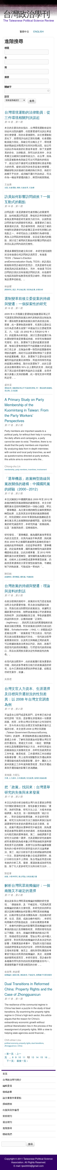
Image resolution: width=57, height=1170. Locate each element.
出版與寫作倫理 (11, 1110)
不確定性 (31, 974)
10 (19, 1057)
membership (9, 469)
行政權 (31, 187)
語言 (7, 96)
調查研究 (8, 289)
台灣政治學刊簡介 (12, 1079)
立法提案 (14, 390)
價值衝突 (23, 974)
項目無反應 (30, 289)
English (38, 31)
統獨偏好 (8, 974)
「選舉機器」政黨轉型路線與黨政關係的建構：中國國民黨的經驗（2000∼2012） (27, 483)
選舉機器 (15, 576)
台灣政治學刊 (26, 13)
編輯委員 (7, 1085)
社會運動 (12, 187)
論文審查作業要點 (12, 1097)
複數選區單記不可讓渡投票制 (23, 388)
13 (32, 1057)
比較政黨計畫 (31, 876)
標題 (7, 47)
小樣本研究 (13, 876)
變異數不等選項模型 (44, 974)
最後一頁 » (22, 1060)
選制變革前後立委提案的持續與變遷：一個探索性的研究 (27, 301)
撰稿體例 (7, 1104)
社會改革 (24, 187)
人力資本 (12, 778)
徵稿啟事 (7, 1091)
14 (37, 1057)
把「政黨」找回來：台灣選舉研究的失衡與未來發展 (27, 789)
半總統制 (29, 576)
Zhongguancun (11, 1045)
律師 (18, 187)
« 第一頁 (9, 1053)
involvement (42, 469)
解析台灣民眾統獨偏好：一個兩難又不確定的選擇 (27, 888)
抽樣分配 (15, 974)
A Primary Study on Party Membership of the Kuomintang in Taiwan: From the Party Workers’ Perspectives (27, 410)
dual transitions (37, 1043)
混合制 (7, 390)
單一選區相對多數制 (44, 388)
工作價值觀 (21, 778)
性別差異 (29, 778)
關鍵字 (8, 86)
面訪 (14, 289)
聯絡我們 (7, 1134)
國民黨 (23, 576)
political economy (11, 1043)
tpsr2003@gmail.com (32, 1165)
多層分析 (39, 289)
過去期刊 (7, 1122)
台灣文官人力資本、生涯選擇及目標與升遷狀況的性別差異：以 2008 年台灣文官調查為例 (27, 696)
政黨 (6, 876)
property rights (25, 1043)
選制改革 (8, 388)
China (20, 1045)
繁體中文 (24, 31)
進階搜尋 (7, 1128)
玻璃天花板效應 (40, 778)
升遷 (6, 778)
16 (46, 1057)
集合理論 (22, 876)
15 (41, 1057)
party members (21, 469)
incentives (32, 469)
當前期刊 (7, 1116)
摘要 (7, 77)
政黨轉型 (8, 576)
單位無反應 (21, 289)
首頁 (5, 1073)
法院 (6, 187)
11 (24, 1057)
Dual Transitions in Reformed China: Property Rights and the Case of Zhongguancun (28, 989)
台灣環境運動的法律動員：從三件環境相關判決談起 (27, 114)
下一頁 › (11, 1060)
